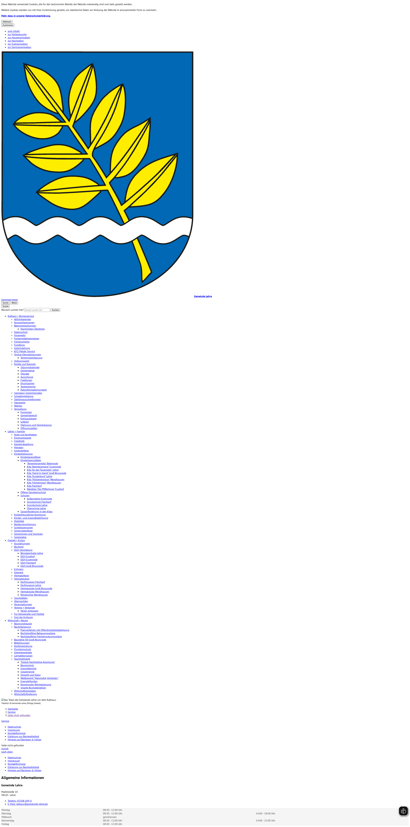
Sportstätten (21, 598)
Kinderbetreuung (23, 453)
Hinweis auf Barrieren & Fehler (24, 739)
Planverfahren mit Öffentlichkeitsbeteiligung (44, 630)
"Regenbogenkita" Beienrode (42, 463)
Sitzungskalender (30, 367)
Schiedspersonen (23, 527)
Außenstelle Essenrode (39, 498)
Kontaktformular (17, 733)
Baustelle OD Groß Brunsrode (30, 639)
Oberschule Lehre (36, 508)
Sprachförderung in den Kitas (36, 511)
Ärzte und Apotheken (25, 434)
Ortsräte (24, 373)
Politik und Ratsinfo (25, 364)
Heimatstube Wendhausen (34, 591)
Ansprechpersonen (24, 322)
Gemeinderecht (28, 415)
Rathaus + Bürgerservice (21, 316)
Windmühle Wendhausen (34, 594)
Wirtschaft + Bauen (18, 620)
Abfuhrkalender (22, 319)
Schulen (24, 495)
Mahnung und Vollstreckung (36, 425)
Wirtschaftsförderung (25, 694)
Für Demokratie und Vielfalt (29, 614)
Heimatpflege (21, 575)
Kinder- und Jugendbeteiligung (31, 517)
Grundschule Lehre (37, 505)
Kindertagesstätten (30, 460)
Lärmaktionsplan (23, 655)
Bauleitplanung (22, 626)
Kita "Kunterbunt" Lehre (39, 476)
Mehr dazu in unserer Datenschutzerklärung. (26, 15)
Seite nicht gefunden (19, 715)
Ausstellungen (22, 543)
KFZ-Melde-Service (24, 351)
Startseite (13, 708)
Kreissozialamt (28, 418)
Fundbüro (19, 344)
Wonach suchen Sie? (12, 309)
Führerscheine (21, 341)
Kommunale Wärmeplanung (35, 684)
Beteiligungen (21, 642)
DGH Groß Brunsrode (31, 566)
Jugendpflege (21, 450)
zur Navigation (16, 40)
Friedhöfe (19, 441)
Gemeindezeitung (23, 444)
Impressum (14, 730)
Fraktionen (26, 380)
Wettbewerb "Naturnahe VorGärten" (39, 678)
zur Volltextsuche (17, 34)
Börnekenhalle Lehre (31, 553)
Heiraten (18, 447)
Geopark (18, 572)
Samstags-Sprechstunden (28, 393)
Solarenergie (27, 671)
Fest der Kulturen (23, 617)
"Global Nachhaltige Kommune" (37, 662)
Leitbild (24, 421)
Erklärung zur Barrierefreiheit (23, 736)
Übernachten (21, 601)
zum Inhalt (14, 31)
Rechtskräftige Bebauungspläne (37, 633)
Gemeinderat (27, 370)
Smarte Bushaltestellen (33, 687)
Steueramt (19, 402)
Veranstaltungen (23, 604)
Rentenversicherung (25, 524)
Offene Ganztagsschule (33, 492)
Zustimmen (8, 25)
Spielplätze (20, 537)
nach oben (7, 751)
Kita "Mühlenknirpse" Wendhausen (45, 479)
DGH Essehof (27, 556)
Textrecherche (28, 386)
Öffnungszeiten (28, 428)
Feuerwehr (20, 335)
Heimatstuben (21, 578)
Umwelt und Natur (30, 674)
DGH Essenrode (28, 559)
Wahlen (18, 405)
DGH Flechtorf (28, 562)
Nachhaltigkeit (22, 658)
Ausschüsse (26, 377)
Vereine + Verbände (24, 607)
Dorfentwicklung (23, 646)
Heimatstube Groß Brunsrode (36, 588)
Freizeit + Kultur (16, 540)
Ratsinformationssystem (33, 389)
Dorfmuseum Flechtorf (32, 582)
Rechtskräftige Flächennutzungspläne (41, 636)
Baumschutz (27, 665)
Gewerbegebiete (23, 652)
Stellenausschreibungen (27, 399)
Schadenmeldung (23, 396)
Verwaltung (20, 409)
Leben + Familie (16, 431)
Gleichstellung (22, 348)
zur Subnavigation (18, 43)
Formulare (26, 412)
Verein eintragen (29, 610)
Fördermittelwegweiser (26, 338)
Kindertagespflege (30, 457)
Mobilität (19, 521)
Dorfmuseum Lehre (30, 585)
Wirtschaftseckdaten (25, 690)
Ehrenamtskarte (22, 437)
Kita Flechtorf (34, 485)
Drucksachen (27, 383)
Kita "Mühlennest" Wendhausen (44, 482)
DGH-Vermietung (23, 549)
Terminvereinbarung (31, 357)
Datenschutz (21, 332)
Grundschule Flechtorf (39, 501)
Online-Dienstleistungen (27, 354)
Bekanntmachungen (25, 325)
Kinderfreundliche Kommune (30, 514)
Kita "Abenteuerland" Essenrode (44, 466)
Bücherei (19, 546)
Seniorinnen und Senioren (28, 533)
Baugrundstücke (23, 623)
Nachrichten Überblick (32, 328)
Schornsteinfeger (23, 530)
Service (12, 712)
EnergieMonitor (28, 681)
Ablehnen (7, 22)
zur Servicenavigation (19, 47)
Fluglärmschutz (22, 649)
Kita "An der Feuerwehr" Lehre (43, 469)
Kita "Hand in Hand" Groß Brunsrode (46, 473)
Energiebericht (28, 668)
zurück (4, 748)
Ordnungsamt (21, 360)
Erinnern (18, 569)
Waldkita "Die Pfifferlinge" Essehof (45, 489)
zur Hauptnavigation (19, 37)
